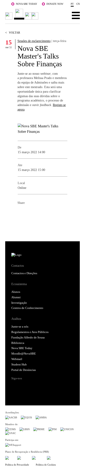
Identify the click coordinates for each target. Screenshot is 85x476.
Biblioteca (17, 343)
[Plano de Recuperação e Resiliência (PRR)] (22, 457)
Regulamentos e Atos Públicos (30, 332)
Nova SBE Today (26, 3)
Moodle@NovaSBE (23, 353)
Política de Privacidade (17, 464)
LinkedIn (39, 213)
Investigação (19, 302)
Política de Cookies (46, 464)
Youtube (49, 386)
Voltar (12, 32)
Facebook (21, 213)
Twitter (30, 213)
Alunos (15, 291)
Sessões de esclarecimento (34, 41)
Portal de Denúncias (23, 370)
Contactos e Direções (24, 273)
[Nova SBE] (22, 14)
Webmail (16, 359)
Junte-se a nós (19, 326)
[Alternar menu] (76, 15)
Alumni (16, 297)
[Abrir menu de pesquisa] (62, 15)
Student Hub (19, 364)
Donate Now (54, 3)
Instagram (32, 386)
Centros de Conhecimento (27, 308)
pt (72, 3)
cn (78, 3)
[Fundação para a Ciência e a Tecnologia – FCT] (9, 457)
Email (48, 213)
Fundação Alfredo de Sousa (28, 337)
